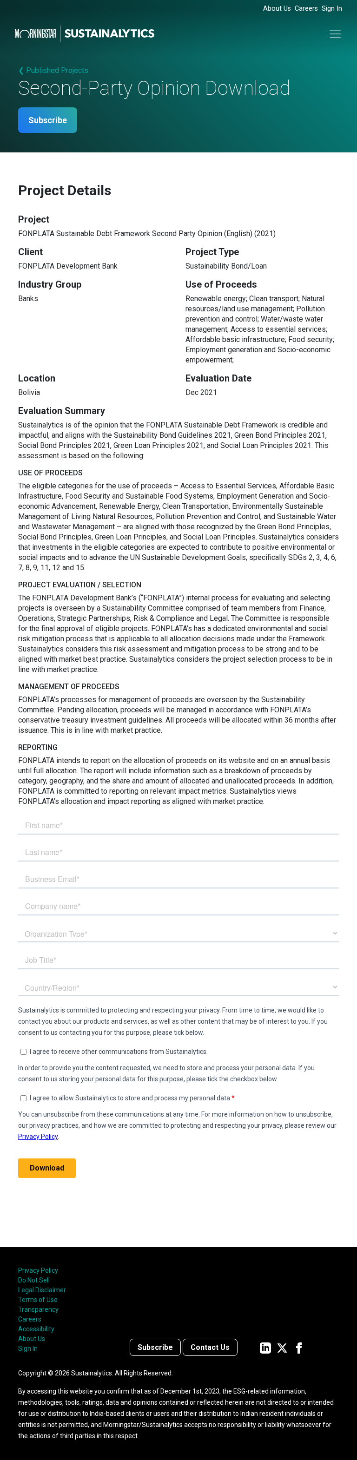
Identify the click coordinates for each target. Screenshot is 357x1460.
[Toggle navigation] (335, 34)
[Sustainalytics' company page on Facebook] (298, 1347)
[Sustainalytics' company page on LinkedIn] (265, 1347)
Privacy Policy (38, 1270)
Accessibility (36, 1329)
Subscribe (47, 120)
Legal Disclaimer (42, 1290)
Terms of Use (38, 1299)
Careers (306, 9)
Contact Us (210, 1347)
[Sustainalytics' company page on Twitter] (282, 1347)
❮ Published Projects (53, 70)
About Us (277, 9)
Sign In (332, 9)
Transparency (38, 1309)
